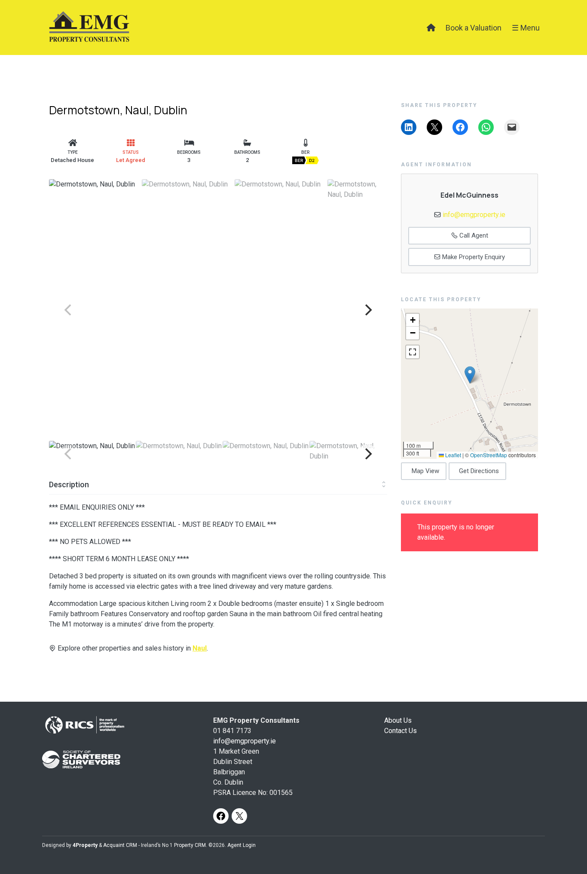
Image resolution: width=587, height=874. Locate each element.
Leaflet (452, 454)
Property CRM (190, 845)
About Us (398, 720)
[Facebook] (221, 816)
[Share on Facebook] (460, 127)
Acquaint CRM (120, 845)
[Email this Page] (434, 127)
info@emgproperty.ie (474, 215)
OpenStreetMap (488, 454)
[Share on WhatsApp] (486, 127)
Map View (425, 471)
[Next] (367, 309)
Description (69, 484)
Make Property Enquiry (472, 257)
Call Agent (473, 235)
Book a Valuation (473, 27)
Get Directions (479, 471)
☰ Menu (526, 27)
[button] (470, 375)
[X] (239, 816)
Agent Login (241, 845)
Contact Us (400, 731)
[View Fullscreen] (412, 351)
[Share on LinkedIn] (408, 127)
